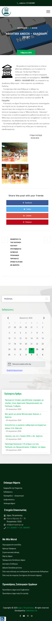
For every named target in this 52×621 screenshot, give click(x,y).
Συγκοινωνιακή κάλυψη (10, 552)
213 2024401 (12, 528)
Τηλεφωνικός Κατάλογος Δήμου (13, 560)
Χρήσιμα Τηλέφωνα (9, 548)
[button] (3, 619)
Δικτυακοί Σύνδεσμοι (10, 564)
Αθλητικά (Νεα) (22, 28)
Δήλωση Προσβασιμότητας (12, 568)
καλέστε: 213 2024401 (27, 3)
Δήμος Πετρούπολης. (26, 608)
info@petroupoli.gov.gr (15, 525)
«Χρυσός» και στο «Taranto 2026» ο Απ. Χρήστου (24, 436)
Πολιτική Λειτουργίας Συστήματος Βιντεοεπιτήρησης (22, 575)
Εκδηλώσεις (8, 492)
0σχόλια (34, 28)
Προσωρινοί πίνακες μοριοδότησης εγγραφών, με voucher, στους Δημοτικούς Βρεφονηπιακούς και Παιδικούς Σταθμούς (24, 403)
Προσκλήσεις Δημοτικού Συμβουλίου (15, 590)
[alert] (26, 364)
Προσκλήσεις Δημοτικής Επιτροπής (15, 593)
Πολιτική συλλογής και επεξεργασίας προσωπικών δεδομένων (25, 571)
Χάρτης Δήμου (7, 556)
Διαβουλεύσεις (9, 500)
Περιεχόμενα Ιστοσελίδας (11, 545)
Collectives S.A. (31, 611)
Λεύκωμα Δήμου (9, 503)
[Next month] (44, 317)
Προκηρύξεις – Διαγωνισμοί (14, 496)
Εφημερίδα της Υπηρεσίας (13, 488)
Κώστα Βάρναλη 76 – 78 (16, 518)
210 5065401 (24, 528)
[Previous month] (8, 317)
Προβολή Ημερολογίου (15, 370)
